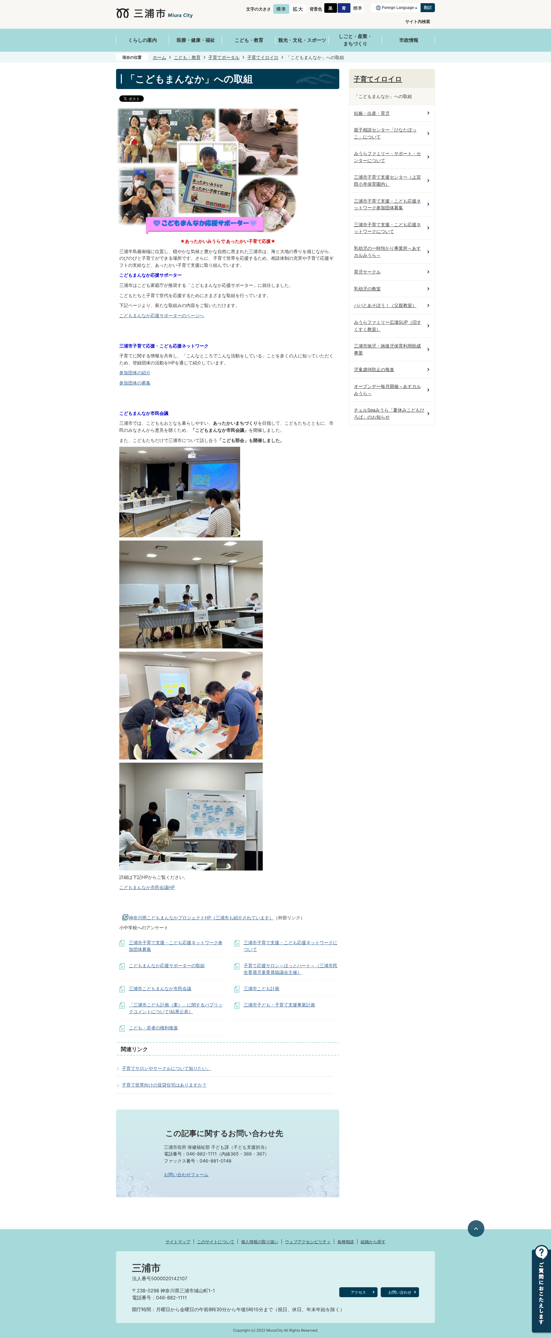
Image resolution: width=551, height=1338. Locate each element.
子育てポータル (223, 57)
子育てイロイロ (262, 57)
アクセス (358, 1292)
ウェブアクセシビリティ (308, 1241)
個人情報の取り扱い (259, 1241)
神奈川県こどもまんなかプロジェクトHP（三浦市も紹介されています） (201, 917)
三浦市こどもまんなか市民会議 (160, 988)
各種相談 (345, 1241)
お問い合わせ (399, 1292)
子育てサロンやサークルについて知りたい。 (166, 1068)
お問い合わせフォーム (186, 1174)
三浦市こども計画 (261, 988)
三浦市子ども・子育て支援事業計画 (279, 1004)
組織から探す (373, 1241)
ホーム (159, 57)
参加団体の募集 (135, 382)
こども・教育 (187, 57)
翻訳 (428, 7)
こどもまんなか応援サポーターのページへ (161, 315)
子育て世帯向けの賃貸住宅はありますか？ (164, 1085)
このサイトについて (215, 1241)
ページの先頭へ (476, 1229)
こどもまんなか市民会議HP (147, 887)
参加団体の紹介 (135, 372)
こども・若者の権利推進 (153, 1027)
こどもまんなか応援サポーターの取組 (167, 965)
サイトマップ (177, 1241)
